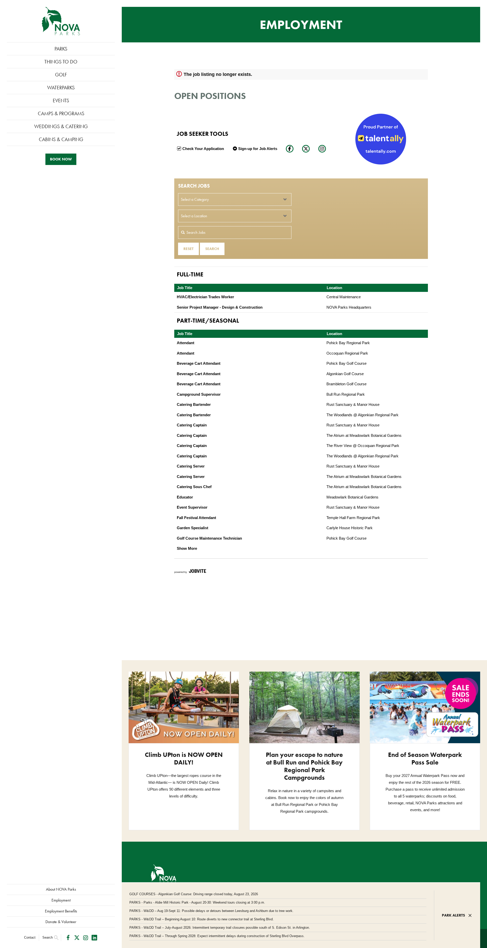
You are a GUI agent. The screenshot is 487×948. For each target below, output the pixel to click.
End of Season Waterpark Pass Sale (425, 759)
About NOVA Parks (61, 889)
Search (47, 937)
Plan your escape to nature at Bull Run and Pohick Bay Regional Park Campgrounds (304, 766)
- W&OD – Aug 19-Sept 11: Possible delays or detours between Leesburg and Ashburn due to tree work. (211, 911)
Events (61, 100)
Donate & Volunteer (60, 921)
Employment (61, 900)
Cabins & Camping (61, 139)
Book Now (61, 159)
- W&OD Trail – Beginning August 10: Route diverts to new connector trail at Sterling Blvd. (201, 919)
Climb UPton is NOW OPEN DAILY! (184, 759)
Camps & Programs (61, 113)
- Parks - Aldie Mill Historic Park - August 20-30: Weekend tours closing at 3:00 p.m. (197, 902)
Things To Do (60, 61)
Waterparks (61, 87)
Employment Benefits (61, 911)
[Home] (61, 21)
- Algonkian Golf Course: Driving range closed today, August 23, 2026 (193, 894)
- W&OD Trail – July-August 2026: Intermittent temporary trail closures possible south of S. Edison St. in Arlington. (219, 927)
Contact (30, 937)
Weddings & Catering (61, 126)
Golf (61, 74)
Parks (61, 48)
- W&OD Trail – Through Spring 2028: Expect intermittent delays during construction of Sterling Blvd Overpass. (217, 936)
